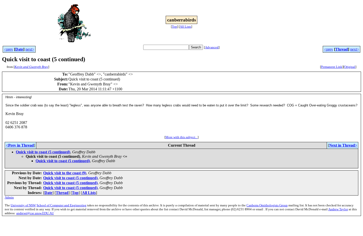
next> (29, 49)
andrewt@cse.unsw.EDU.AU (35, 213)
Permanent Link (331, 67)
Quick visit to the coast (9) (64, 173)
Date (19, 49)
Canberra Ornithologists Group (267, 205)
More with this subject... (181, 137)
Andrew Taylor (338, 209)
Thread (341, 49)
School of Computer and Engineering (61, 205)
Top (174, 26)
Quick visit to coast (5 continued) (43, 152)
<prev (8, 49)
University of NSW (23, 205)
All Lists (185, 26)
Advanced (212, 47)
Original (349, 67)
